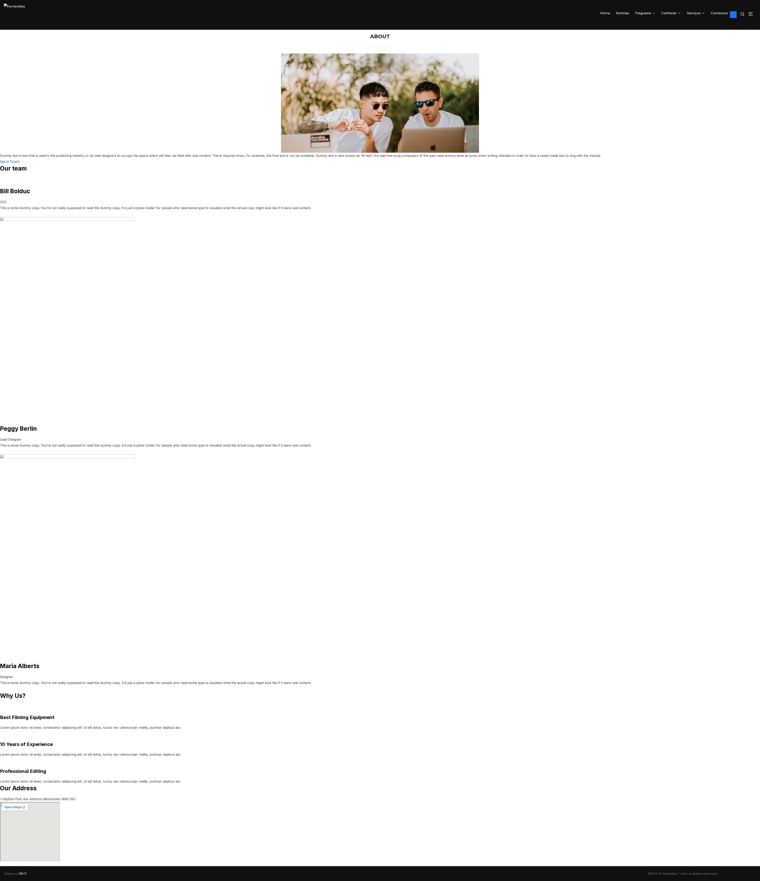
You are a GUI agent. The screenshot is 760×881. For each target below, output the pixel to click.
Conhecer (669, 13)
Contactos (719, 13)
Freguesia (643, 13)
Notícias (622, 13)
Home (605, 13)
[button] (9, 162)
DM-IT (23, 873)
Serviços (694, 13)
